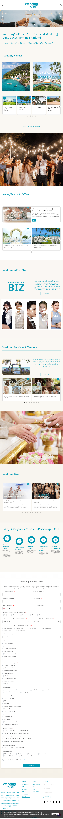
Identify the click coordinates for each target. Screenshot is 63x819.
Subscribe (47, 796)
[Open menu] (2, 5)
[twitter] (47, 802)
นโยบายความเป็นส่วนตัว (9, 816)
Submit (31, 765)
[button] (61, 5)
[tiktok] (59, 802)
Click (25, 759)
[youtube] (53, 802)
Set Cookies (45, 814)
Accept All (55, 814)
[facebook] (44, 802)
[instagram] (50, 802)
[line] (56, 802)
